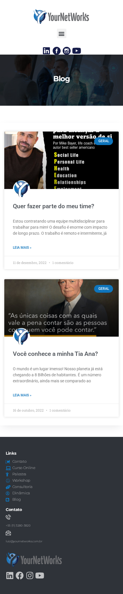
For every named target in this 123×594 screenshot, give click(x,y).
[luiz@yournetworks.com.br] (8, 532)
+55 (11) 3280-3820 (18, 525)
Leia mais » (22, 248)
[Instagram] (30, 576)
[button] (61, 33)
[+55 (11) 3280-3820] (8, 517)
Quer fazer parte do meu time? (53, 206)
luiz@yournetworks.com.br (24, 541)
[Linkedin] (47, 51)
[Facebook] (20, 576)
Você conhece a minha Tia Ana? (55, 353)
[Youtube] (77, 51)
